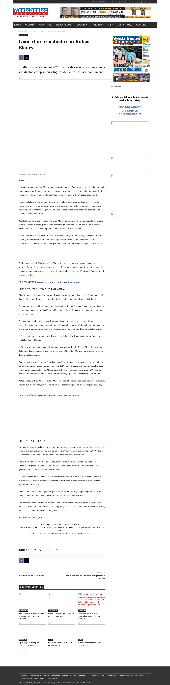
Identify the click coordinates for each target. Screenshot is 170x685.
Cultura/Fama (96, 24)
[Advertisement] (62, 255)
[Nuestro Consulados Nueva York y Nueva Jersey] (91, 631)
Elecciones (139, 676)
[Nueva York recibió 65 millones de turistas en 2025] (61, 631)
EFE (35, 550)
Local (16, 24)
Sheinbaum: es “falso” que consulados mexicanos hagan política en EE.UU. (89, 616)
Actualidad (82, 610)
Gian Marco (43, 187)
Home (21, 31)
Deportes (81, 24)
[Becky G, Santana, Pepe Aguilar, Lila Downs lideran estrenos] (61, 602)
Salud (129, 24)
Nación (73, 676)
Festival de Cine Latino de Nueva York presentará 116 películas (85, 577)
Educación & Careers (65, 24)
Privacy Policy (51, 678)
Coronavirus (111, 676)
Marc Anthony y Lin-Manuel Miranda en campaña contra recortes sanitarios (31, 616)
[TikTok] (145, 1)
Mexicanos (55, 676)
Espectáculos (43, 550)
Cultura (28, 550)
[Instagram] (141, 1)
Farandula (54, 550)
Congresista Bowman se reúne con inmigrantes (57, 395)
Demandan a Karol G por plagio (31, 576)
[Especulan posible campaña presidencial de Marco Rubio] (32, 631)
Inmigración (30, 24)
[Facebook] (137, 1)
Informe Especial (45, 24)
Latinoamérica (83, 676)
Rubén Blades (40, 191)
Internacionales (98, 676)
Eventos (111, 24)
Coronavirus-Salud (125, 676)
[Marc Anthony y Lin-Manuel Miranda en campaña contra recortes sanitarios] (32, 602)
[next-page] (24, 650)
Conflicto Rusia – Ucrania (39, 676)
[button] (133, 2)
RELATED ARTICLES (31, 587)
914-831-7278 (84, 683)
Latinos (65, 676)
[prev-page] (20, 650)
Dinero (121, 24)
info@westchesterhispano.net (62, 683)
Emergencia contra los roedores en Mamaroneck (58, 282)
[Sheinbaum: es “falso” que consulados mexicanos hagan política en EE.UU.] (91, 602)
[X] (149, 1)
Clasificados (39, 678)
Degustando (141, 24)
